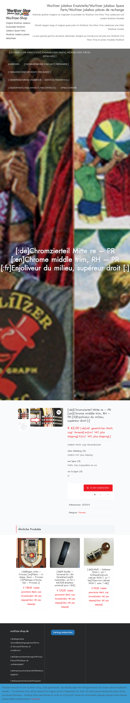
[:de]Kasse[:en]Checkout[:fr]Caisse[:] (29, 72)
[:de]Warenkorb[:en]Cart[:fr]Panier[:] (46, 64)
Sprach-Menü (69, 87)
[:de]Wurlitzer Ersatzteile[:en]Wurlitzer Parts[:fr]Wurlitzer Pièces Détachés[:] (49, 54)
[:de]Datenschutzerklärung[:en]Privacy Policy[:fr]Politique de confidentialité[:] (26, 660)
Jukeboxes (13, 64)
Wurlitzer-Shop (16, 18)
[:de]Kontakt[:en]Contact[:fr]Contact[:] (32, 87)
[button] (58, 412)
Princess (82, 512)
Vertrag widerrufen (62, 632)
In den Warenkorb (99, 488)
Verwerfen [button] (35, 699)
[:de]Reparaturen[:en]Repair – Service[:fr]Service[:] (39, 79)
